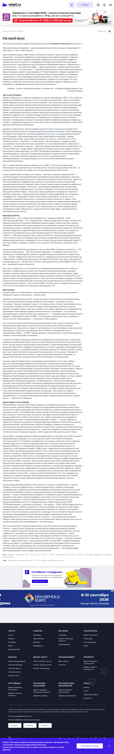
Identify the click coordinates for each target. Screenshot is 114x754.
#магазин (19, 555)
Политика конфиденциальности (20, 716)
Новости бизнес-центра (42, 661)
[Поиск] (104, 5)
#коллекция (60, 555)
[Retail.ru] (30, 5)
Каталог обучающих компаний (65, 639)
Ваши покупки (63, 661)
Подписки (62, 665)
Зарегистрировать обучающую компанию (41, 691)
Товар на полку (13, 675)
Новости (11, 638)
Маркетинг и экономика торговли (20, 560)
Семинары (62, 635)
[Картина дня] (98, 5)
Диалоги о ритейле (90, 635)
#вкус (38, 555)
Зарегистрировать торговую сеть (90, 662)
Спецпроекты (90, 631)
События (37, 631)
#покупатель (71, 555)
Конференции (38, 646)
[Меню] (110, 4)
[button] (19, 631)
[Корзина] (72, 5)
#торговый (107, 555)
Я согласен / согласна (89, 746)
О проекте (14, 725)
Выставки (36, 642)
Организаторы (38, 638)
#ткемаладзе (8, 557)
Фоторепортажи (14, 649)
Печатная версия (14, 668)
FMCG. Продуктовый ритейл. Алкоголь (50, 560)
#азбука (11, 555)
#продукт (97, 555)
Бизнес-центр (40, 657)
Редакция (29, 725)
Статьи (10, 635)
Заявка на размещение (16, 661)
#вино (44, 555)
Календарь (37, 635)
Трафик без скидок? (90, 694)
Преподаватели (64, 644)
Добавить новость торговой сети (90, 668)
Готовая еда (87, 638)
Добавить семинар (40, 696)
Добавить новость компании (15, 694)
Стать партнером (89, 642)
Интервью (12, 642)
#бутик (51, 555)
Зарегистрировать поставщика (15, 688)
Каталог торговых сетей (42, 665)
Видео (85, 646)
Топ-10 (85, 691)
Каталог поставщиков (41, 668)
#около (80, 555)
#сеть (27, 555)
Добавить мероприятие (67, 696)
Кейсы (10, 646)
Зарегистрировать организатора (65, 691)
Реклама (12, 657)
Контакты (45, 725)
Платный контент (14, 672)
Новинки (86, 687)
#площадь (89, 555)
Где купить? (87, 698)
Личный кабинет (66, 657)
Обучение (63, 631)
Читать (11, 631)
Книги (86, 683)
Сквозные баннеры (15, 665)
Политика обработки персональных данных (24, 720)
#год (33, 555)
